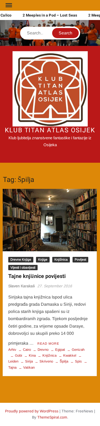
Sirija (29, 361)
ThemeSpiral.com (52, 417)
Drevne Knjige (20, 259)
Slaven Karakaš (21, 286)
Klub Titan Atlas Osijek (50, 130)
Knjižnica (61, 259)
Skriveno (46, 361)
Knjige (42, 259)
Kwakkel (69, 355)
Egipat (60, 350)
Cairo (27, 350)
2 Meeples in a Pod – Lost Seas (49, 15)
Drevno (43, 350)
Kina (32, 355)
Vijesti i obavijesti (22, 267)
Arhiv (12, 350)
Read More (48, 343)
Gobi (18, 355)
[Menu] (8, 5)
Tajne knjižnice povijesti (37, 276)
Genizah (78, 350)
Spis (78, 361)
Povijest (80, 259)
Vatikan (29, 367)
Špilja (64, 361)
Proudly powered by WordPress (31, 411)
